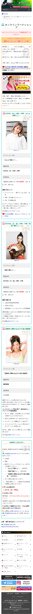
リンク (13, 596)
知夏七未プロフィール (11, 321)
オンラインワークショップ (22, 566)
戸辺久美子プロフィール (12, 435)
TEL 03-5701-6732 (26, 6)
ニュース (5, 554)
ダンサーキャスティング (7, 550)
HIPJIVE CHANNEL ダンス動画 (7, 566)
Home (5, 14)
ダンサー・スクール (7, 561)
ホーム (5, 536)
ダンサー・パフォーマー (22, 544)
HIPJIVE (10, 10)
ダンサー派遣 (22, 560)
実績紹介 (20, 539)
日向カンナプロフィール (12, 211)
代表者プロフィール (7, 544)
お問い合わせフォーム (17, 511)
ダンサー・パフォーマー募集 (22, 555)
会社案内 (5, 539)
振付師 (20, 549)
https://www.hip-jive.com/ (10, 526)
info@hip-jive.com (11, 453)
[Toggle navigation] (29, 9)
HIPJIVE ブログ (22, 536)
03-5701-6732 (17, 605)
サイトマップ (20, 596)
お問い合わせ (17, 6)
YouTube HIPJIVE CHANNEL (14, 67)
